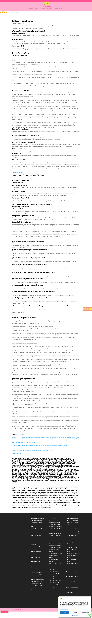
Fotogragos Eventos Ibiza (32, 438)
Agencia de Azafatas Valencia (60, 445)
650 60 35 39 (15, 0)
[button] (89, 599)
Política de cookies (74, 615)
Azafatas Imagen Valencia (72, 547)
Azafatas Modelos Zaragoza (55, 545)
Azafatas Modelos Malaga (72, 520)
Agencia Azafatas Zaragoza (55, 543)
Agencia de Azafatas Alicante (46, 447)
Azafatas (49, 8)
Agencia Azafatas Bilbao (36, 572)
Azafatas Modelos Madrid (37, 520)
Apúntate (57, 8)
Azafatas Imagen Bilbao (36, 577)
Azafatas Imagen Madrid (36, 522)
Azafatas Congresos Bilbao (37, 583)
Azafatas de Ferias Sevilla (54, 528)
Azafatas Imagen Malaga (72, 522)
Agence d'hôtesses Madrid (72, 576)
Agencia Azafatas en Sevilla (55, 520)
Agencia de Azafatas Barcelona (33, 445)
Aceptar (64, 612)
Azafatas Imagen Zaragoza (55, 547)
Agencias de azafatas (33, 8)
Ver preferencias (85, 612)
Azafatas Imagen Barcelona (37, 549)
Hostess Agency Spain (17, 453)
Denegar (75, 612)
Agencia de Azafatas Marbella (33, 450)
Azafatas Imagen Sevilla (54, 524)
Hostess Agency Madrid (54, 571)
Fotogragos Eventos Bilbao (72, 438)
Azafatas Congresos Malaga (73, 531)
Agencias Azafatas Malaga (72, 518)
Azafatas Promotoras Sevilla (55, 526)
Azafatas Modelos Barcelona (37, 546)
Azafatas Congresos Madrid (37, 531)
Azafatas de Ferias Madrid (37, 528)
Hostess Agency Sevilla (54, 573)
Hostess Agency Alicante (54, 586)
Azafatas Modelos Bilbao (36, 574)
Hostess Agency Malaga (54, 576)
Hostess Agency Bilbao (54, 584)
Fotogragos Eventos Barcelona (33, 437)
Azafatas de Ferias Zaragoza (55, 553)
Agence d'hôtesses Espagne (72, 571)
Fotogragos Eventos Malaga (73, 437)
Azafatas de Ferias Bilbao (36, 581)
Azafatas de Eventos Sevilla (55, 533)
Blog (62, 8)
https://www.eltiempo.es (17, 172)
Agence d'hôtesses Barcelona (72, 581)
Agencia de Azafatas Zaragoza (19, 447)
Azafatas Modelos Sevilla (54, 522)
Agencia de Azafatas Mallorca (19, 450)
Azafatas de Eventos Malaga (73, 533)
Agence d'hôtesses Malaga (72, 587)
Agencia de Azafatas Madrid (18, 445)
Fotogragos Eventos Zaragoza (45, 438)
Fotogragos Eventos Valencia (47, 437)
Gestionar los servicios (64, 609)
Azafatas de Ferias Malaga (72, 528)
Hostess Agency (52, 569)
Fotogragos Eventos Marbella (19, 438)
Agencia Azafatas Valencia (72, 543)
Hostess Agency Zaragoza (55, 580)
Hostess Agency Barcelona (55, 578)
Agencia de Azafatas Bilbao (59, 447)
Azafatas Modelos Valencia (73, 545)
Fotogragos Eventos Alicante (59, 438)
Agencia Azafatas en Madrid (37, 518)
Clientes (43, 8)
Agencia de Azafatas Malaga (32, 447)
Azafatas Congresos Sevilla (55, 531)
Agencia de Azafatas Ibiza (46, 450)
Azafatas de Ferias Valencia (73, 553)
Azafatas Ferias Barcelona (37, 555)
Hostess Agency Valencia (54, 582)
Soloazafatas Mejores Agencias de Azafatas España (23, 442)
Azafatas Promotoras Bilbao (37, 579)
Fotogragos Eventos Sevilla (60, 437)
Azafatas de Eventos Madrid (37, 533)
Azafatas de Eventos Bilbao (37, 585)
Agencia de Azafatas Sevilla (47, 445)
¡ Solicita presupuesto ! (87, 309)
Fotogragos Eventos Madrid (18, 437)
